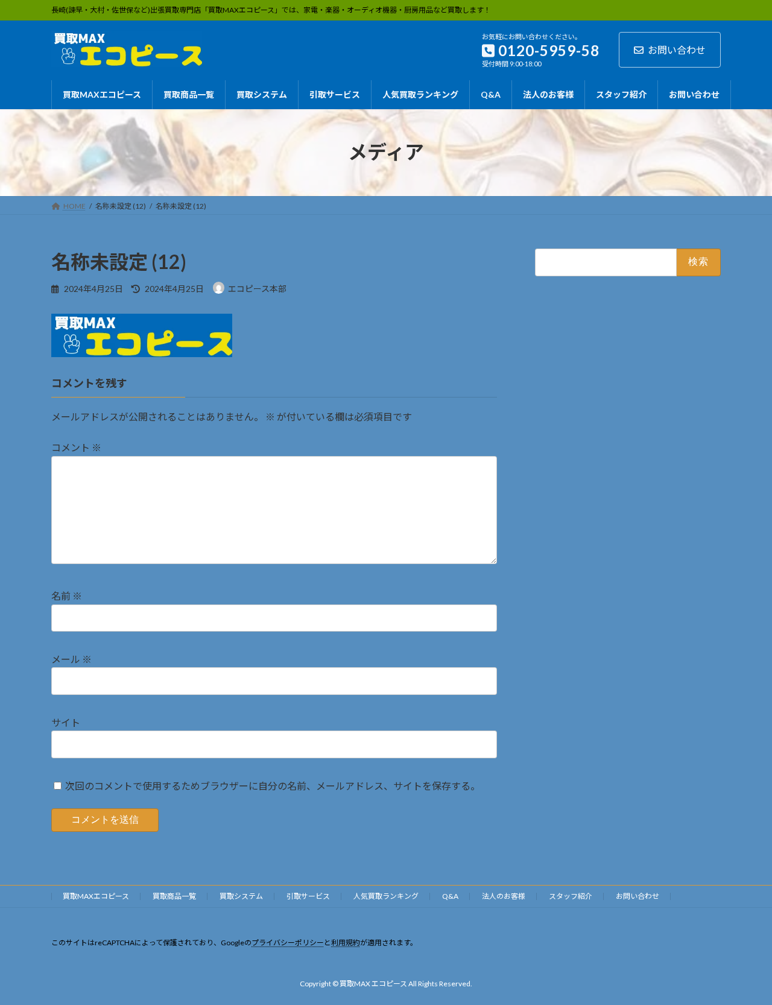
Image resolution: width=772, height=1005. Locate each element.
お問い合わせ (677, 49)
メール (71, 659)
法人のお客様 (503, 896)
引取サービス (308, 896)
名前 (66, 596)
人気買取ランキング (386, 896)
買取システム (241, 896)
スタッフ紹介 (570, 896)
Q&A (450, 896)
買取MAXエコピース (96, 896)
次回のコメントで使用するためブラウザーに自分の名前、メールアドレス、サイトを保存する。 (272, 785)
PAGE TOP (742, 963)
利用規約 (345, 942)
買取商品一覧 (174, 896)
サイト (65, 722)
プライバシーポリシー (288, 942)
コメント (76, 448)
